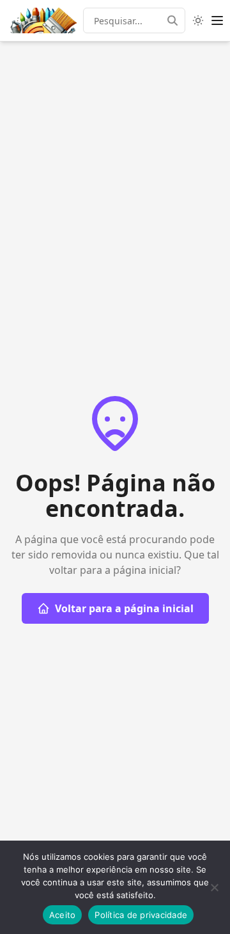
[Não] (214, 887)
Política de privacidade (141, 915)
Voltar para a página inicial (124, 608)
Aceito (62, 915)
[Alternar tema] (198, 20)
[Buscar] (176, 20)
